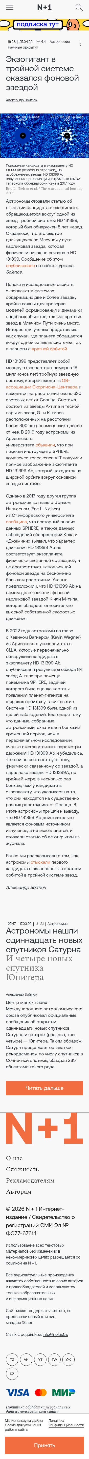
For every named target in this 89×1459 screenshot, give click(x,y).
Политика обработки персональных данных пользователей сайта (38, 1409)
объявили (45, 444)
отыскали (40, 862)
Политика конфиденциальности (66, 1423)
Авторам (18, 1192)
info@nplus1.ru (55, 1334)
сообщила (16, 521)
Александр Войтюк (21, 100)
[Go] (9, 7)
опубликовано (20, 265)
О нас (14, 1158)
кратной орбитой (49, 348)
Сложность (22, 1169)
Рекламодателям (30, 1180)
